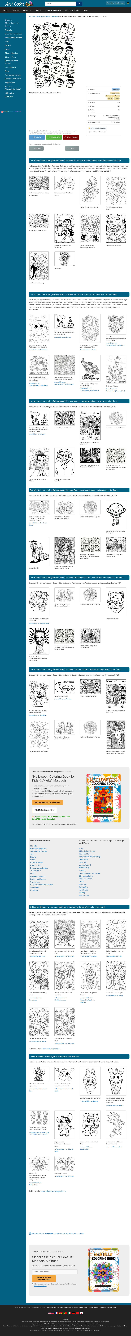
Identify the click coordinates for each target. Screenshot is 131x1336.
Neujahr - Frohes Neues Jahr (89, 873)
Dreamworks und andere (39, 868)
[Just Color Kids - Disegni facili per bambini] (69, 1313)
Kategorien (26, 10)
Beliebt (38, 10)
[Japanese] (81, 1313)
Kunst (32, 860)
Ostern (81, 881)
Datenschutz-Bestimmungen (107, 1307)
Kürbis (117, 96)
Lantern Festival (85, 865)
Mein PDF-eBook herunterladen (47, 802)
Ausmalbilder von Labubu (90, 1101)
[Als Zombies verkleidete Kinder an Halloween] (39, 190)
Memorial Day (84, 868)
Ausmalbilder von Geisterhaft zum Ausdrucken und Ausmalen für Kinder (89, 669)
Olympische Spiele (86, 876)
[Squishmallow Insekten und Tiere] (90, 1139)
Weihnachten (84, 895)
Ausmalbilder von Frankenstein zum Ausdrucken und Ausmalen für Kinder (90, 578)
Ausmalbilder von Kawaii (115, 1105)
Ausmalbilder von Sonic (115, 1147)
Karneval (82, 862)
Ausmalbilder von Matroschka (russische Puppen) (87, 1000)
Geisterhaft (109, 96)
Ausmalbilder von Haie (114, 956)
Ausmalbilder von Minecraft (65, 1176)
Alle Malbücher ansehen (44, 810)
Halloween (55, 16)
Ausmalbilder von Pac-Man (37, 715)
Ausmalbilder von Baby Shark (38, 350)
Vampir (110, 98)
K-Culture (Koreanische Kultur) (41, 885)
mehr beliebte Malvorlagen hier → (53, 1191)
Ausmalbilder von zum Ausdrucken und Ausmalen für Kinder (58, 1233)
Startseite (5, 10)
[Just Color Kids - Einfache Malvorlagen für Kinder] (73, 1313)
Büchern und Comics (38, 879)
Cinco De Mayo (84, 854)
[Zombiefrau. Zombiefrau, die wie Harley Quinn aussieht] (64, 265)
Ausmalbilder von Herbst (88, 350)
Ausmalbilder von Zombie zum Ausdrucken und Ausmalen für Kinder (88, 490)
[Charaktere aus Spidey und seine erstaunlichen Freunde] (39, 1124)
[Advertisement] (54, 111)
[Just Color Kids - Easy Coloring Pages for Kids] (51, 1313)
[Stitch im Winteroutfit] (39, 1081)
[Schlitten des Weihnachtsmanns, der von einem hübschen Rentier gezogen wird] (39, 1170)
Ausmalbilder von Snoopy (62, 337)
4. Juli (81, 848)
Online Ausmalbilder (72, 10)
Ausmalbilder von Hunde (38, 1041)
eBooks (85, 10)
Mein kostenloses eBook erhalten (44, 1278)
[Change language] (128, 3)
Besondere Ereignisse (38, 849)
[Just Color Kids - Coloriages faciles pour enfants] (56, 1313)
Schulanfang (83, 887)
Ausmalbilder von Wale (37, 956)
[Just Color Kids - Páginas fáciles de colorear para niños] (60, 1313)
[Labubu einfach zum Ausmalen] (90, 1095)
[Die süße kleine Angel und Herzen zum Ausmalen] (64, 1081)
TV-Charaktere (35, 871)
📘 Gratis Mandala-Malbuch (11, 112)
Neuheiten (15, 10)
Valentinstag (83, 890)
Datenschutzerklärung (40, 1286)
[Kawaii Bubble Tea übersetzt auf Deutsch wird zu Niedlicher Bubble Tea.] (116, 1095)
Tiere (32, 854)
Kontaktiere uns (68, 1307)
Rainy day (82, 884)
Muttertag (82, 870)
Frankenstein (115, 93)
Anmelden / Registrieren (115, 3)
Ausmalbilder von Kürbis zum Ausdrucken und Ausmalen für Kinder (87, 294)
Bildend (33, 857)
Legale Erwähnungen (80, 1307)
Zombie (116, 98)
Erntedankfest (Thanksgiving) (89, 857)
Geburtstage (83, 859)
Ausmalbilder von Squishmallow (39, 623)
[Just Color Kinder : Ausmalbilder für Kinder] (19, 4)
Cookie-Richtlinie (93, 1307)
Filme (32, 873)
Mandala (33, 846)
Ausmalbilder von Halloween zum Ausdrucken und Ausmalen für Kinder (89, 161)
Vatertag (82, 893)
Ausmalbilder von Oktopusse (65, 1044)
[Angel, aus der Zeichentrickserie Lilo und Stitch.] (64, 1139)
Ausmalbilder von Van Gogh (65, 956)
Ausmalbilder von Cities (89, 956)
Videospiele (34, 887)
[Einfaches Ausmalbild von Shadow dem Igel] (116, 1139)
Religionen (34, 890)
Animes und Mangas (37, 876)
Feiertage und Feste (43, 16)
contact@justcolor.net (82, 1328)
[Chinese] (77, 1313)
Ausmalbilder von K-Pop (115, 995)
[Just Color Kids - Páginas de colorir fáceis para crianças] (65, 1313)
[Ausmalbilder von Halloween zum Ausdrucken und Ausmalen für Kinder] (30, 1233)
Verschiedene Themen (38, 851)
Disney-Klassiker (36, 862)
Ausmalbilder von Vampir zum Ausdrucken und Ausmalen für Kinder (88, 401)
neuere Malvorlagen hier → (51, 1049)
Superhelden (35, 882)
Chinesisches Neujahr (87, 851)
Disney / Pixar (35, 865)
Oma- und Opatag (85, 879)
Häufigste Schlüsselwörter (55, 1307)
